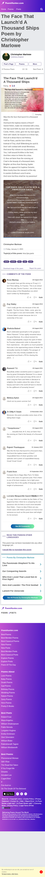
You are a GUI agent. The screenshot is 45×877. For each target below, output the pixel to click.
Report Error (29, 801)
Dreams (4, 772)
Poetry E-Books (7, 706)
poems (13, 261)
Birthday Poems (7, 689)
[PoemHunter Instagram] (25, 793)
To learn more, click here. (10, 874)
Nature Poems (7, 696)
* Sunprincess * (13, 428)
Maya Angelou (7, 720)
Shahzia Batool (13, 328)
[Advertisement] (22, 854)
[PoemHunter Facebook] (17, 793)
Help (22, 801)
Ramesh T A (12, 368)
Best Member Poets (9, 651)
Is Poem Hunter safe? (24, 803)
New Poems (6, 645)
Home (3, 9)
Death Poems (6, 682)
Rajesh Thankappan (16, 447)
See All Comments (22, 526)
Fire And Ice (6, 785)
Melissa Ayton (13, 398)
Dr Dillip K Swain (14, 412)
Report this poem (35, 268)
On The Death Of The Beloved (13, 789)
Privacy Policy (13, 805)
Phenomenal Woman (9, 758)
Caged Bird (5, 779)
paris (30, 261)
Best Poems (6, 634)
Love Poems (6, 676)
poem (6, 261)
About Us (5, 799)
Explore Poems (7, 658)
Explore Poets (7, 661)
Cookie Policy (29, 799)
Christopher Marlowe (21, 54)
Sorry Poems (6, 699)
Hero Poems (6, 703)
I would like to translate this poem (16, 550)
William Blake (6, 741)
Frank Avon (12, 472)
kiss (19, 261)
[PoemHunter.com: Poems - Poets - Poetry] (12, 3)
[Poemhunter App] (8, 794)
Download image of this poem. (13, 268)
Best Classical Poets (9, 655)
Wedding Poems (8, 693)
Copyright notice (16, 799)
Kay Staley (11, 304)
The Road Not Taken (9, 765)
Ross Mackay (13, 280)
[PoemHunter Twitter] (21, 793)
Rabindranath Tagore (9, 744)
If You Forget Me (8, 768)
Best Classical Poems (10, 641)
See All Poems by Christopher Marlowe (22, 598)
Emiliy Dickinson (8, 734)
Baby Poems (6, 679)
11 (30, 297)
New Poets (5, 648)
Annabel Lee (6, 775)
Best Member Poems (9, 638)
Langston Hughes (8, 731)
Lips (25, 261)
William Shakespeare (10, 724)
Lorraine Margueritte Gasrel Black (21, 496)
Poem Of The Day (8, 665)
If (1, 782)
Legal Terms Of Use (27, 805)
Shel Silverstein (7, 737)
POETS (13, 613)
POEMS (4, 613)
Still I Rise (5, 762)
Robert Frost (6, 717)
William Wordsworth (9, 747)
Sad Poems (6, 686)
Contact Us (14, 801)
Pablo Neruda (7, 727)
